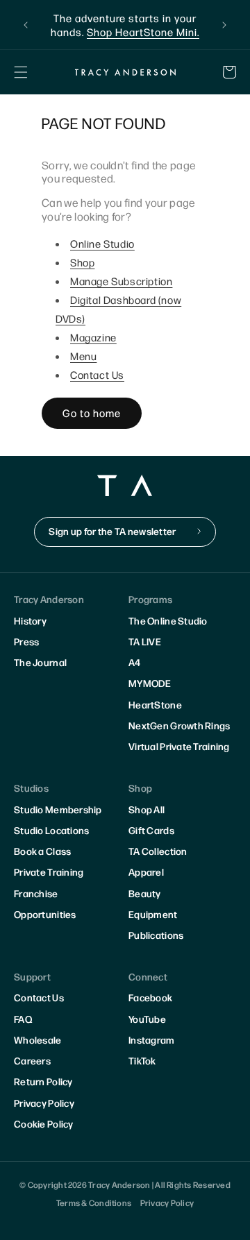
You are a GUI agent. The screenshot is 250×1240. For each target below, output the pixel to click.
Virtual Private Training (179, 746)
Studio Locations (51, 830)
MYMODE (150, 683)
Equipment (153, 914)
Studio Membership (58, 809)
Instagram (151, 1039)
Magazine (93, 336)
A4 (134, 662)
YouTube (147, 1018)
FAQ (23, 1018)
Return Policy (43, 1081)
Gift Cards (151, 830)
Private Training (48, 871)
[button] (21, 72)
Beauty (144, 893)
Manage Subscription (121, 280)
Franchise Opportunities (45, 903)
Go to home (91, 412)
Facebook (150, 997)
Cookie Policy (44, 1123)
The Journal (40, 662)
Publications (155, 934)
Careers (32, 1060)
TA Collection (158, 850)
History (30, 620)
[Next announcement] (224, 25)
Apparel (146, 871)
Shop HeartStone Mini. (143, 31)
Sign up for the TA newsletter (112, 531)
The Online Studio (168, 620)
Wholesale (38, 1039)
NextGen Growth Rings (179, 725)
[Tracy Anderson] (125, 72)
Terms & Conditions (93, 1202)
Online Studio (102, 243)
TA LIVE (144, 641)
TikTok (142, 1060)
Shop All (146, 809)
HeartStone (155, 704)
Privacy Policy (44, 1102)
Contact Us (97, 374)
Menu (83, 355)
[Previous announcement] (25, 25)
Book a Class (42, 850)
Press (26, 641)
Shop (82, 262)
